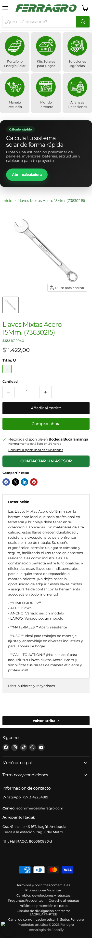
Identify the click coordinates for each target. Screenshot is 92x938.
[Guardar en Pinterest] (34, 482)
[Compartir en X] (15, 482)
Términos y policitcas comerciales (43, 885)
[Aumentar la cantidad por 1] (46, 392)
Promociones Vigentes (43, 890)
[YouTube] (41, 747)
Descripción (18, 502)
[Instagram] (14, 747)
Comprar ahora (46, 423)
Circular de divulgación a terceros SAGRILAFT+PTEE (43, 912)
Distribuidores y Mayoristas (31, 686)
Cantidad (10, 381)
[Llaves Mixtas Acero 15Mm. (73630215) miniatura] (10, 305)
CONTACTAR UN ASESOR (46, 461)
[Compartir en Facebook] (6, 482)
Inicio (7, 200)
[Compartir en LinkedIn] (24, 482)
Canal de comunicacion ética (31, 919)
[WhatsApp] (32, 747)
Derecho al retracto (64, 900)
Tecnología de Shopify (46, 930)
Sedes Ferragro (72, 919)
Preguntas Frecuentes (25, 900)
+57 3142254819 (35, 797)
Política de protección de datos (43, 906)
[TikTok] (23, 747)
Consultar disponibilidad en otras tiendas (35, 450)
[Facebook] (5, 747)
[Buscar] (83, 21)
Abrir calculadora (27, 174)
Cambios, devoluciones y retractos (43, 895)
